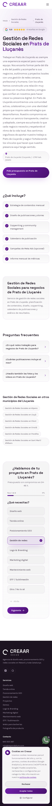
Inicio (5, 21)
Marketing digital (10, 712)
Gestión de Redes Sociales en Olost (20, 421)
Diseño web (8, 685)
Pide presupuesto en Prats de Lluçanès (22, 172)
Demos (6, 705)
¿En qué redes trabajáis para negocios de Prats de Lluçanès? (22, 347)
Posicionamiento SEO (12, 693)
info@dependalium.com (13, 745)
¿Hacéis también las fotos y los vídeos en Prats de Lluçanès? (22, 375)
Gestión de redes (10, 697)
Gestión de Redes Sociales (18, 20)
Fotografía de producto (13, 728)
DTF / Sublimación (11, 720)
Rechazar (26, 784)
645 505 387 (8, 742)
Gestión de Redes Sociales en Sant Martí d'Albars (23, 441)
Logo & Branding (10, 709)
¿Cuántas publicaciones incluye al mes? (23, 361)
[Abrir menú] (47, 4)
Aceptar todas (26, 791)
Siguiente (16, 610)
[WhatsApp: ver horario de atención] (46, 740)
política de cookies (27, 777)
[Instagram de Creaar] (5, 670)
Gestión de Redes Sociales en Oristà (21, 427)
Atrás (16, 601)
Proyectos (7, 701)
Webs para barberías (12, 724)
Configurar (28, 798)
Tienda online (9, 689)
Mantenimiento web (12, 716)
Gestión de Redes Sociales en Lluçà (20, 414)
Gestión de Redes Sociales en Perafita (22, 434)
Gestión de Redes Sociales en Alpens (21, 408)
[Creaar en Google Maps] (13, 670)
